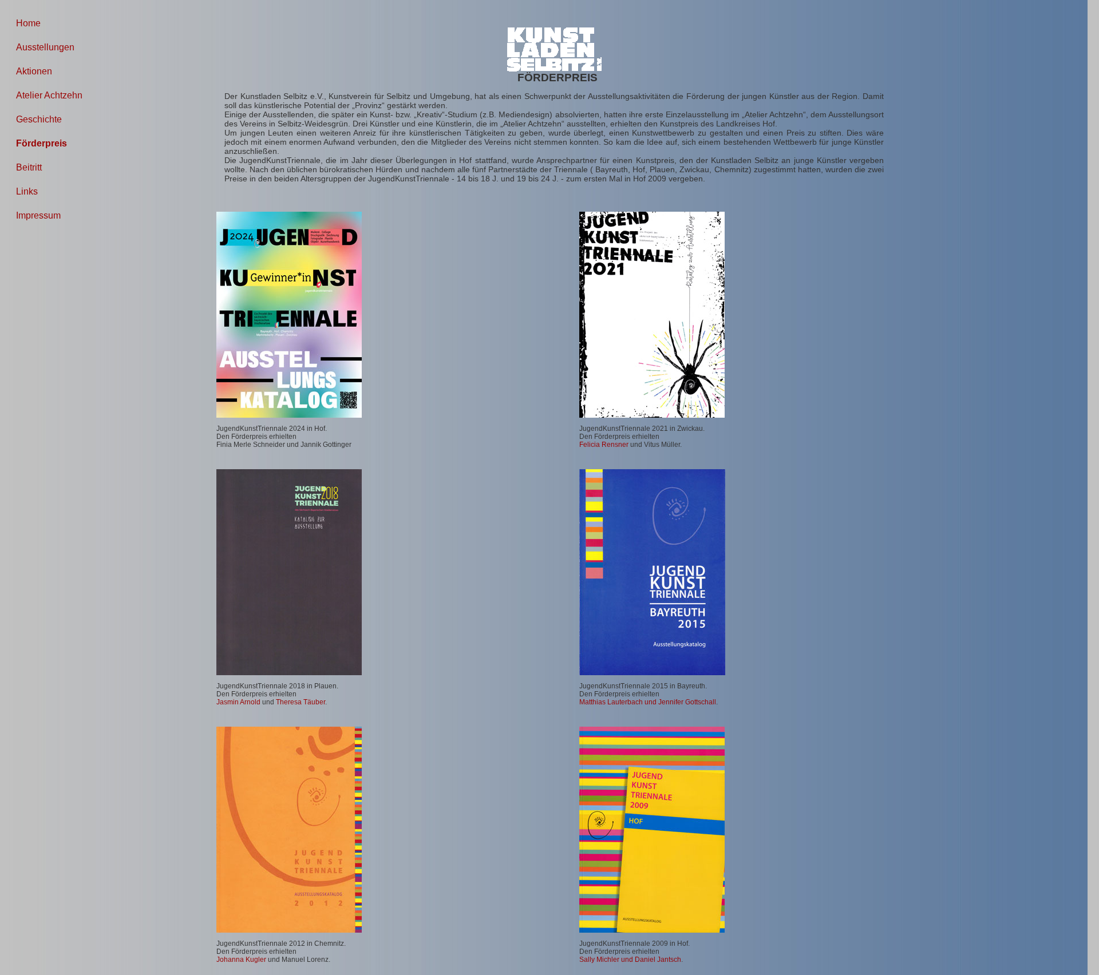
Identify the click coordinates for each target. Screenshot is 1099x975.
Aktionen (34, 71)
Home (28, 23)
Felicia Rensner (603, 445)
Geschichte (39, 119)
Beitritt (29, 167)
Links (27, 191)
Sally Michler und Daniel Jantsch (630, 960)
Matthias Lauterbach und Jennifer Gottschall (647, 702)
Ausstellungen (45, 47)
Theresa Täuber (300, 702)
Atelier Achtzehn (49, 95)
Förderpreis (41, 143)
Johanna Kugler (241, 960)
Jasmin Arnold (238, 702)
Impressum (38, 215)
